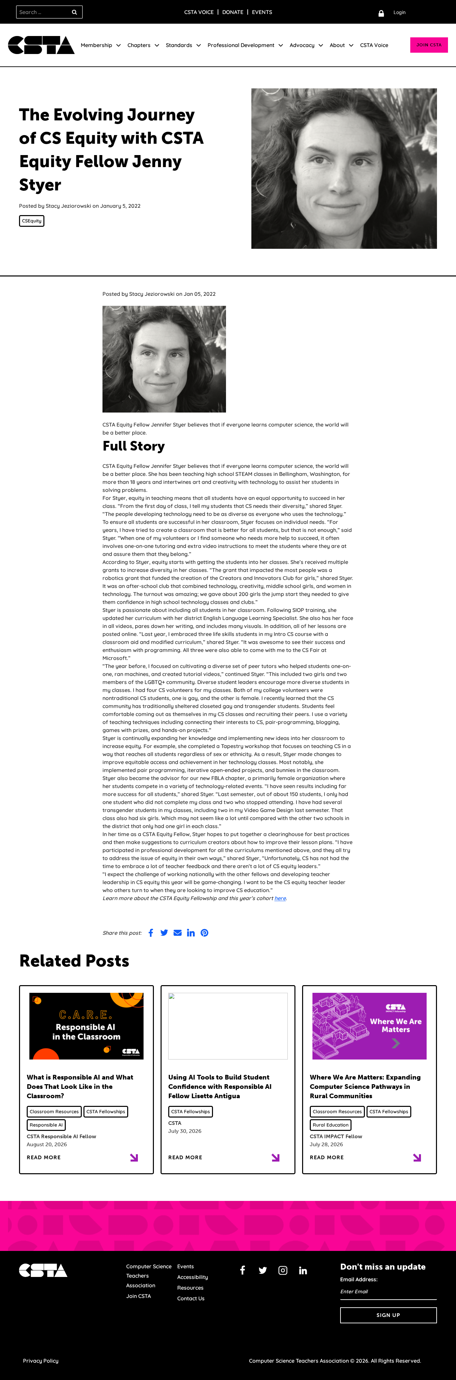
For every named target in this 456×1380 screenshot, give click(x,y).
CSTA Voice (199, 12)
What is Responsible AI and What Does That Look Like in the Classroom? (80, 1086)
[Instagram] (283, 1270)
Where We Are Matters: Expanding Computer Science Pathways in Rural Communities (365, 1086)
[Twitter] (262, 1270)
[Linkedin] (303, 1270)
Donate (232, 12)
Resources (190, 1287)
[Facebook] (242, 1270)
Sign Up (388, 1315)
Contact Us (191, 1298)
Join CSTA (429, 44)
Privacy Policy (40, 1360)
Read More (44, 1157)
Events (262, 12)
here (280, 898)
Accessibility (192, 1277)
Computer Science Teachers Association (149, 1276)
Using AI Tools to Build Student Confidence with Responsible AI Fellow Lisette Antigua (220, 1086)
